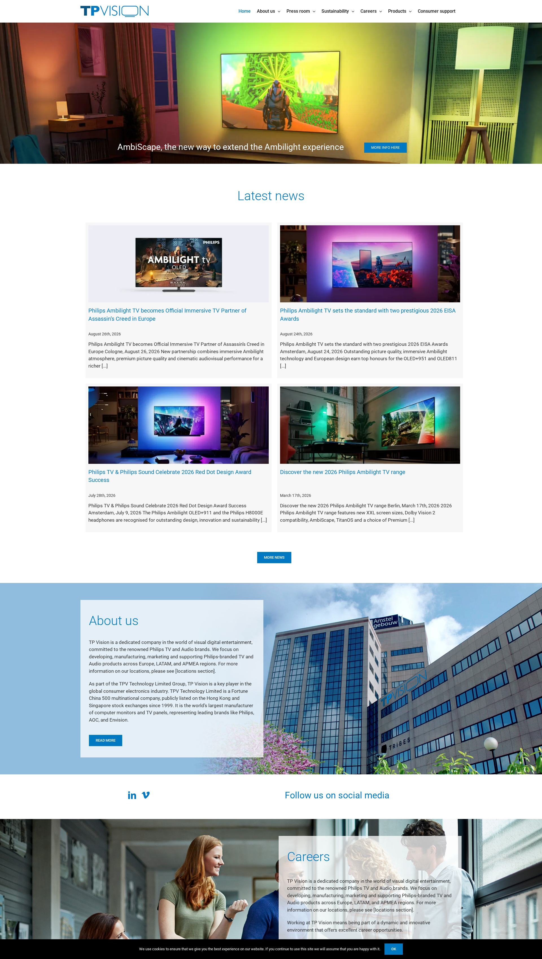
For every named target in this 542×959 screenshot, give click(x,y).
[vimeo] (146, 795)
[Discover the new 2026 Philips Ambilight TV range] (370, 425)
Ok (393, 949)
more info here (140, 108)
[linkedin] (132, 795)
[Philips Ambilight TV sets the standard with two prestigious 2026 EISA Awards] (370, 264)
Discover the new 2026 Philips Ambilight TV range (342, 472)
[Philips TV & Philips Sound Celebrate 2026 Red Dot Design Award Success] (178, 425)
